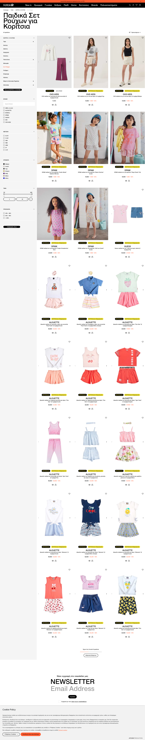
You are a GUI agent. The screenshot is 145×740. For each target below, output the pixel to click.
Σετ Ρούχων (6, 67)
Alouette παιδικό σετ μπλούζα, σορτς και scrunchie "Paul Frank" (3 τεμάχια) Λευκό (54, 325)
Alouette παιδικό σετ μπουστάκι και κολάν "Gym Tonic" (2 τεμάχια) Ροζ (54, 477)
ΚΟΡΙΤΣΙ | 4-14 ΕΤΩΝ (20, 10)
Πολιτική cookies (62, 730)
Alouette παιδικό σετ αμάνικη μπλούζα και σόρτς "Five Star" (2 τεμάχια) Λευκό (54, 401)
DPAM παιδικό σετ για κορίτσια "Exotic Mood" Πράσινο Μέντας (54, 173)
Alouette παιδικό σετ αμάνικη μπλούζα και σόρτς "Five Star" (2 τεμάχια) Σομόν (90, 401)
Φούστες (5, 56)
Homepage (5, 10)
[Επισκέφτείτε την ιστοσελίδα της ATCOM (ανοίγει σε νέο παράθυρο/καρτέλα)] (135, 738)
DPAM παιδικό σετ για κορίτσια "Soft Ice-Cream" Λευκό (91, 249)
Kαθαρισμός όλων (12, 227)
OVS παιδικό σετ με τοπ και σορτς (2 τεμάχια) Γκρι (90, 96)
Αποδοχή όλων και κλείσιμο (30, 734)
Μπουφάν (6, 63)
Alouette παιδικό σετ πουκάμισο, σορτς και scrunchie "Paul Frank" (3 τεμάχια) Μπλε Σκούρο (91, 325)
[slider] (4, 194)
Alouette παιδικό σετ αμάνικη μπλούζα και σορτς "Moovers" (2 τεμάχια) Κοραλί (54, 629)
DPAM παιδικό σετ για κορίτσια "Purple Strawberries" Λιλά (54, 249)
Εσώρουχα (6, 74)
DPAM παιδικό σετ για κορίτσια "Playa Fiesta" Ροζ (127, 172)
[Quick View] (52, 104)
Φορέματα (6, 52)
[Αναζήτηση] (130, 5)
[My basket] (140, 5)
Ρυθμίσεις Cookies (10, 734)
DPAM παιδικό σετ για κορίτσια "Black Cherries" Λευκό (91, 173)
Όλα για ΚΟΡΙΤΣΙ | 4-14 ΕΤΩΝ (12, 90)
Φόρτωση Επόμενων (91, 655)
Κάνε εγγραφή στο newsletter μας (72, 676)
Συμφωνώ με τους (74, 701)
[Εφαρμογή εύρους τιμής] (30, 199)
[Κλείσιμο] (141, 1)
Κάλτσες (5, 77)
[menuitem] (28, 5)
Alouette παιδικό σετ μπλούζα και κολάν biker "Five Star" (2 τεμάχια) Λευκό (127, 629)
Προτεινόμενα (135, 32)
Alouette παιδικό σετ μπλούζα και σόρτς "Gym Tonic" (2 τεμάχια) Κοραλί (127, 401)
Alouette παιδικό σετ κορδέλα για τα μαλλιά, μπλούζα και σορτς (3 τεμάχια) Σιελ (91, 477)
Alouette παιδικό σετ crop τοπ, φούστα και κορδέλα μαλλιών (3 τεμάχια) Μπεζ (127, 477)
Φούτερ (5, 45)
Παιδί (12, 10)
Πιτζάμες (5, 70)
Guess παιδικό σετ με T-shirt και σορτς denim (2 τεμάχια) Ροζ (127, 249)
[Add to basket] (55, 104)
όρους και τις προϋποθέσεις (79, 701)
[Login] (133, 5)
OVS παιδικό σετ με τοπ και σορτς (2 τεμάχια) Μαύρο (127, 96)
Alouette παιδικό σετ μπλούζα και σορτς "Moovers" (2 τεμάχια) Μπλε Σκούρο (91, 553)
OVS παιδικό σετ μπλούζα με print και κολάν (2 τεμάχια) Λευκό (54, 97)
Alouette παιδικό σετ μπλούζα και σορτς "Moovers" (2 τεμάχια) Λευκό (54, 553)
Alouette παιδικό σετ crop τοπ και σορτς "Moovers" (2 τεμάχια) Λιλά (91, 629)
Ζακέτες (5, 49)
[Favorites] (136, 5)
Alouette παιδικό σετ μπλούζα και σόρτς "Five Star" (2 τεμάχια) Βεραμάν (127, 325)
